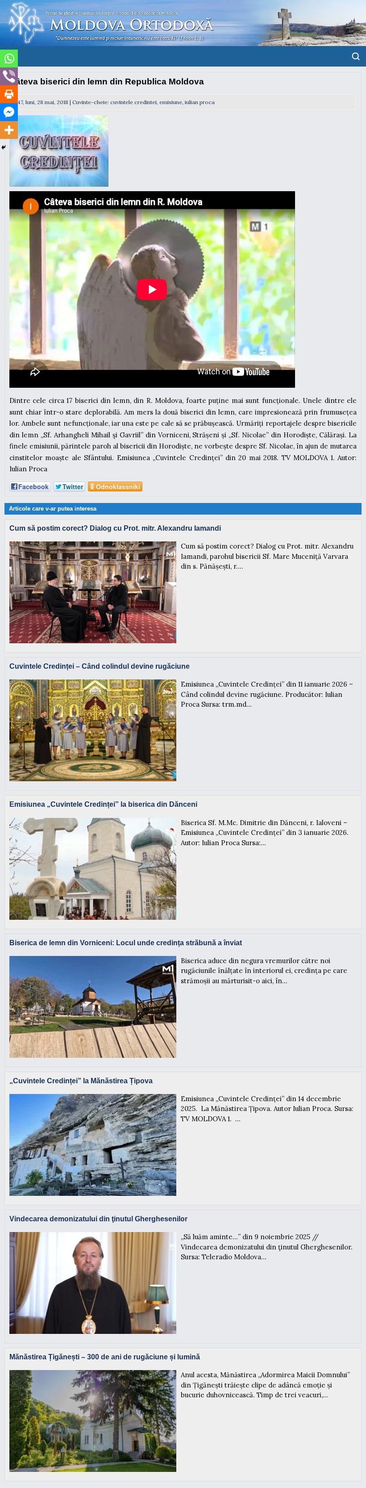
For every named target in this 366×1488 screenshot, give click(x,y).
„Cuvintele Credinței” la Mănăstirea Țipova (81, 1081)
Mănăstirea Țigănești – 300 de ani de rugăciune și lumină (104, 1357)
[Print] (9, 94)
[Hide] (3, 147)
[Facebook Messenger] (9, 112)
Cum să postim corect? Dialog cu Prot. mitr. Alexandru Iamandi (115, 528)
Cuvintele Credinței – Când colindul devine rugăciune (99, 666)
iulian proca (200, 102)
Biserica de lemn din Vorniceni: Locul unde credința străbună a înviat (125, 943)
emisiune (170, 102)
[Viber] (9, 76)
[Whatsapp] (9, 58)
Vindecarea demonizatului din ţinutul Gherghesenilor (98, 1219)
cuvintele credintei (133, 102)
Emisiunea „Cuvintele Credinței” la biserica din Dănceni (103, 804)
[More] (9, 130)
